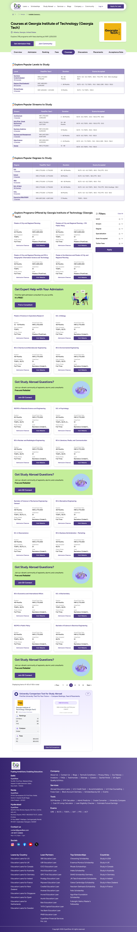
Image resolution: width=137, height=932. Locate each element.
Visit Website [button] (40, 245)
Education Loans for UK (20, 862)
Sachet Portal (104, 778)
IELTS (59, 812)
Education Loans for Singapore (23, 893)
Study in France (106, 886)
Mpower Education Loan (50, 882)
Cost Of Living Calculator (63, 803)
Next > (89, 685)
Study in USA (105, 858)
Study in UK (105, 862)
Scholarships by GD (92, 792)
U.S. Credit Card (79, 789)
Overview (18, 52)
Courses (68, 52)
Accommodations (96, 789)
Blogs (69, 6)
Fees (57, 52)
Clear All (120, 213)
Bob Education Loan (49, 902)
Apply (109, 250)
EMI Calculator (69, 800)
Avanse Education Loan (50, 890)
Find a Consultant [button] (25, 305)
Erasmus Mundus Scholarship (82, 862)
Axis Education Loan (49, 870)
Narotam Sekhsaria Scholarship (82, 886)
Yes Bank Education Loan (50, 910)
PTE (80, 812)
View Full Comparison (52, 747)
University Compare (117, 800)
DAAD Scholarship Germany (81, 874)
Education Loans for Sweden (22, 908)
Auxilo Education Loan (49, 898)
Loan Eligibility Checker (85, 803)
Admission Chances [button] (22, 245)
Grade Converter (100, 800)
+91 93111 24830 (17, 833)
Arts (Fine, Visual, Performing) (19, 123)
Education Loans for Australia (22, 870)
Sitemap (84, 778)
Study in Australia (107, 870)
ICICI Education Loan (49, 866)
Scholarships (35, 6)
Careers (93, 778)
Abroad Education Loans (60, 789)
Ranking (45, 52)
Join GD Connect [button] (25, 397)
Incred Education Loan (50, 894)
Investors (54, 778)
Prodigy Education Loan (50, 878)
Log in (101, 6)
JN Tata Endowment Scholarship (83, 878)
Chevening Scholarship (79, 858)
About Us (54, 775)
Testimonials (73, 778)
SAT (74, 812)
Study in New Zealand (109, 882)
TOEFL (67, 812)
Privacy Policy (103, 775)
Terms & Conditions (88, 775)
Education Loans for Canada (22, 866)
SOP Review (55, 800)
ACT (86, 812)
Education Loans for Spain (21, 897)
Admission (32, 52)
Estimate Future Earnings (107, 803)
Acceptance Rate (116, 52)
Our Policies (116, 775)
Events (105, 792)
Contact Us (65, 775)
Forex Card (54, 792)
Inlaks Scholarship (77, 870)
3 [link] (71, 685)
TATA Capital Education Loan (52, 906)
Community (89, 6)
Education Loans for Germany (23, 874)
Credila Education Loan (50, 886)
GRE (52, 812)
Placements (98, 52)
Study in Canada (106, 866)
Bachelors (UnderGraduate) (19, 78)
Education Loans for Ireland (22, 878)
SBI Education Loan (48, 858)
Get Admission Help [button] (22, 44)
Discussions (82, 52)
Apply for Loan (115, 6)
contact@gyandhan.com (20, 830)
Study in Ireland (106, 878)
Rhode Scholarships (78, 866)
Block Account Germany (72, 792)
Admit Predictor (84, 800)
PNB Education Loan (49, 914)
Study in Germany (107, 874)
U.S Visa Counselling (114, 789)
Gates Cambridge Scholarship (82, 882)
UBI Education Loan (48, 862)
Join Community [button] (45, 44)
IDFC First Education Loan (51, 874)
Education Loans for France (22, 882)
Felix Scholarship (77, 890)
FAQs (63, 778)
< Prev (56, 685)
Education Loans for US (20, 858)
